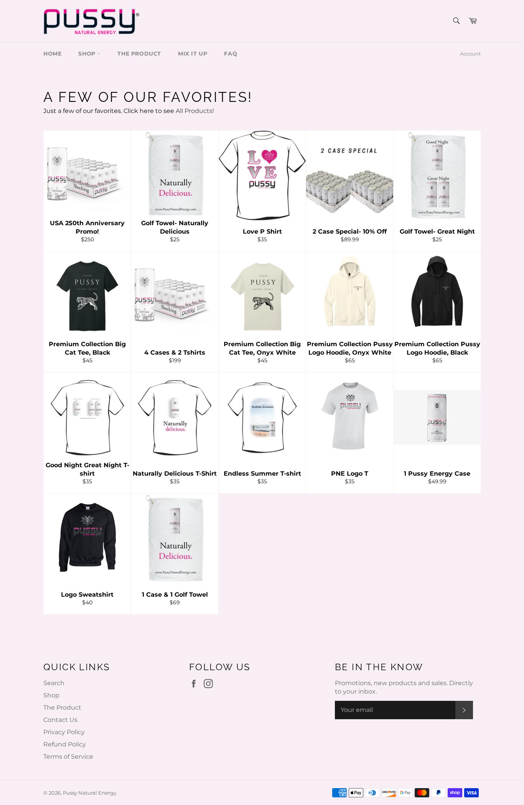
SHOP (87, 53)
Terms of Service (68, 756)
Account (470, 54)
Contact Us (60, 719)
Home (52, 53)
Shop (51, 695)
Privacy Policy (64, 732)
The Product (139, 53)
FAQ (230, 53)
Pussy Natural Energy (89, 793)
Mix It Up (192, 53)
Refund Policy (64, 744)
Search (53, 683)
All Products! (195, 111)
